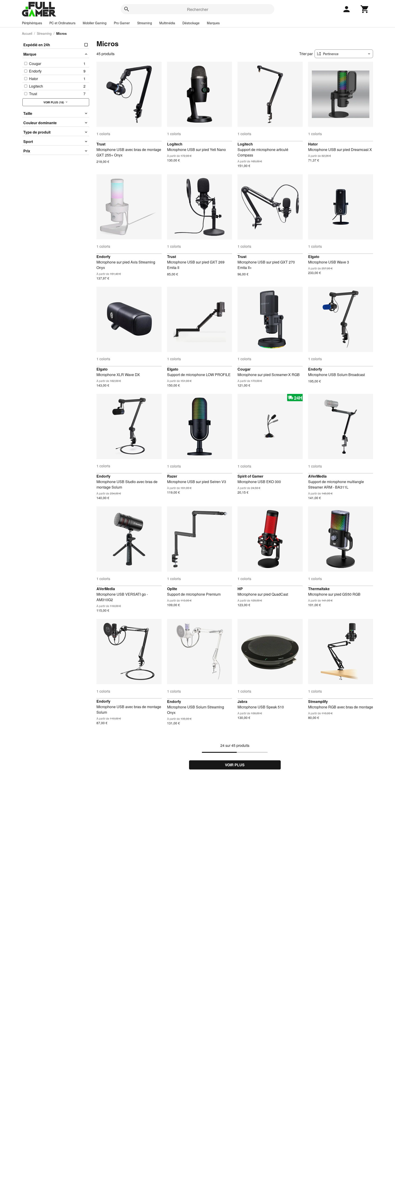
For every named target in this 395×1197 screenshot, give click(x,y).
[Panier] (364, 9)
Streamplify (318, 701)
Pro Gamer (122, 23)
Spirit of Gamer (250, 476)
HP (240, 588)
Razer (172, 476)
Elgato (313, 256)
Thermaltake (319, 588)
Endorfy (103, 256)
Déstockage (191, 23)
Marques (213, 23)
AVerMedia (317, 476)
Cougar (244, 369)
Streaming (144, 23)
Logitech (174, 144)
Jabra (242, 701)
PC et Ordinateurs (62, 23)
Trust (100, 144)
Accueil (27, 33)
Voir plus (235, 764)
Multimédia (167, 23)
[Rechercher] (126, 9)
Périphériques (32, 23)
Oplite (172, 588)
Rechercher (197, 9)
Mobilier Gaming (95, 23)
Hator (313, 144)
